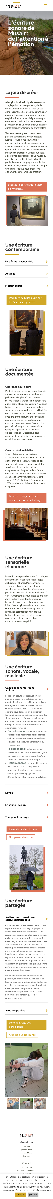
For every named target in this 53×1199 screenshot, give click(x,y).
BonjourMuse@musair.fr (27, 1170)
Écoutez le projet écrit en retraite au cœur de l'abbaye (25, 498)
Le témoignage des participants (20, 1024)
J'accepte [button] (20, 1194)
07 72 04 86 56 (27, 1167)
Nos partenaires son (21, 837)
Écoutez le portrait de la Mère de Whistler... (25, 186)
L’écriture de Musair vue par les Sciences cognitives (25, 300)
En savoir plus (44, 1190)
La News (27, 1156)
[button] (41, 1070)
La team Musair (27, 1153)
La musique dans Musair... (24, 829)
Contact (26, 1163)
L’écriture (27, 1146)
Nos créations (27, 1150)
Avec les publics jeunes (22, 1034)
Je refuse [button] (33, 1194)
